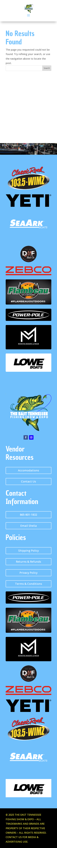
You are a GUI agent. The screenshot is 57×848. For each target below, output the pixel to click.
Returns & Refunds (28, 561)
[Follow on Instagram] (31, 437)
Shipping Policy (28, 550)
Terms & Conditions (28, 584)
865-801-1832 (28, 514)
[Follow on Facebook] (26, 437)
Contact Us (28, 481)
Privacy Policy (28, 573)
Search (47, 68)
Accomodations (28, 470)
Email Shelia (28, 526)
